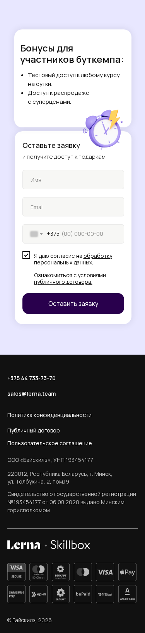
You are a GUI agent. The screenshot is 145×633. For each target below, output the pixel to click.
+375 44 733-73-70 (31, 378)
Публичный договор (33, 430)
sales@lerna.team (31, 393)
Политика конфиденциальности (49, 415)
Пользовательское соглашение (49, 443)
